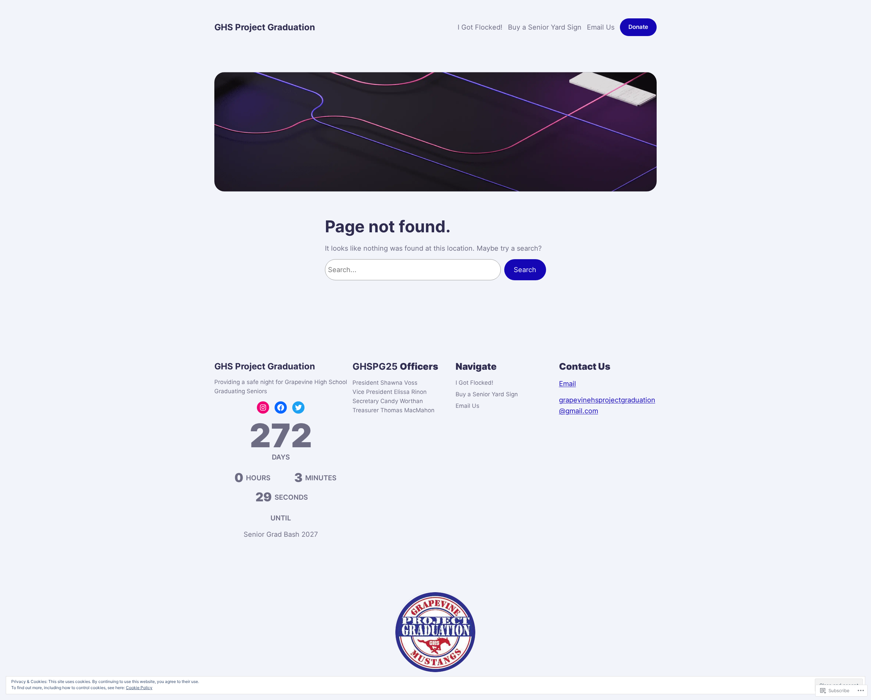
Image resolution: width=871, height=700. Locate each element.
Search (525, 270)
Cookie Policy (139, 687)
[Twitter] (298, 407)
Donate (638, 26)
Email (567, 384)
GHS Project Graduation (264, 27)
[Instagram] (263, 407)
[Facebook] (281, 407)
